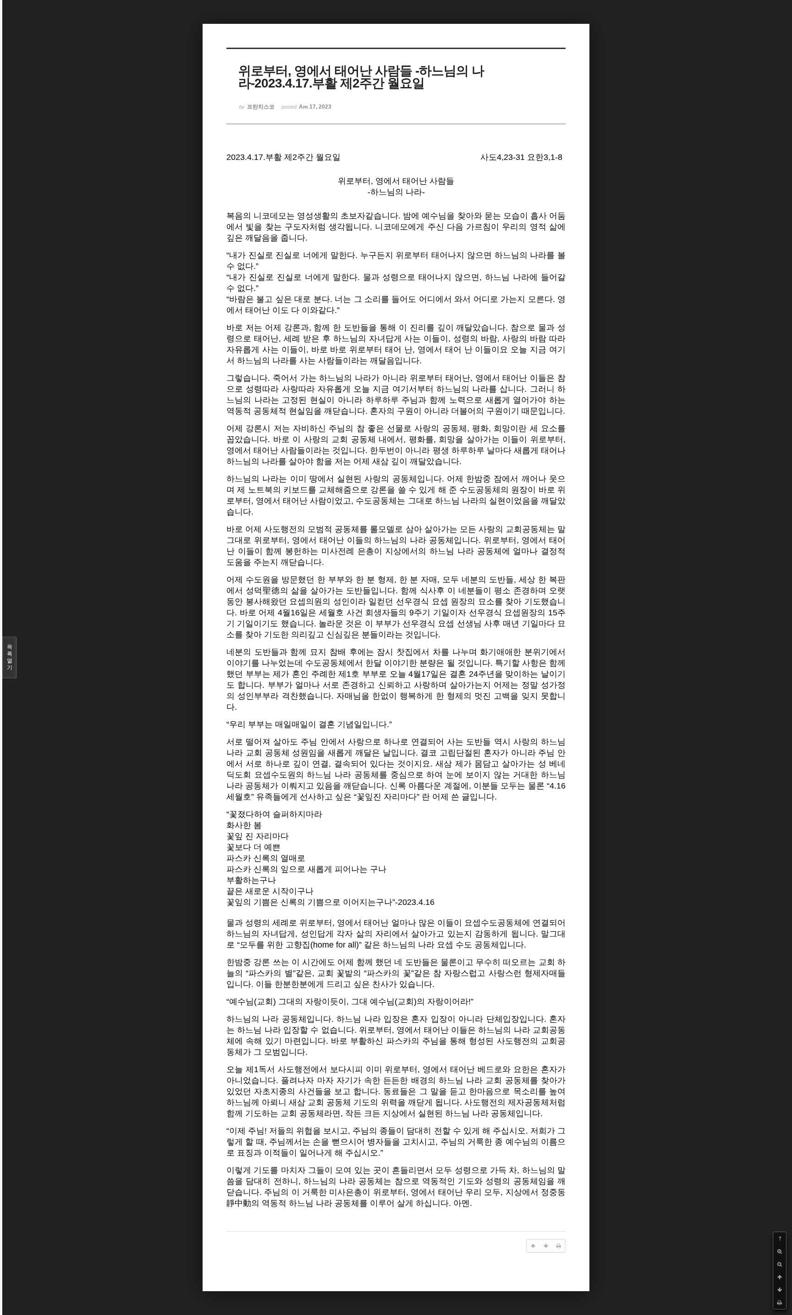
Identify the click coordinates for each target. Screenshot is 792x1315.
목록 (9, 657)
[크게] (779, 1251)
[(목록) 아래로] (779, 1289)
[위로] (779, 1277)
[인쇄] (779, 1302)
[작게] (779, 1264)
